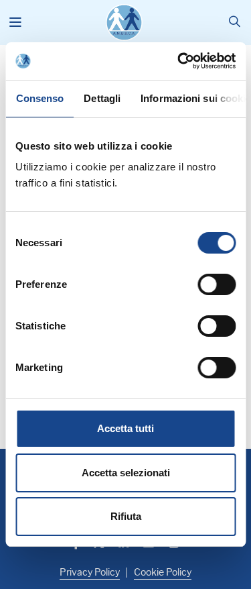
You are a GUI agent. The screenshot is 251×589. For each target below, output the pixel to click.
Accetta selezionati (126, 472)
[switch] (216, 284)
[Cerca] (234, 22)
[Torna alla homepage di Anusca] (124, 22)
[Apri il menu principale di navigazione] (15, 23)
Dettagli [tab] (102, 98)
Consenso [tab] (39, 98)
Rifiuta (125, 516)
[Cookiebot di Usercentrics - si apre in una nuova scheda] (179, 61)
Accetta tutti (125, 428)
